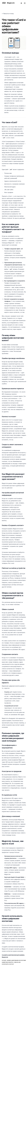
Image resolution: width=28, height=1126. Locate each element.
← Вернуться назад (8, 13)
